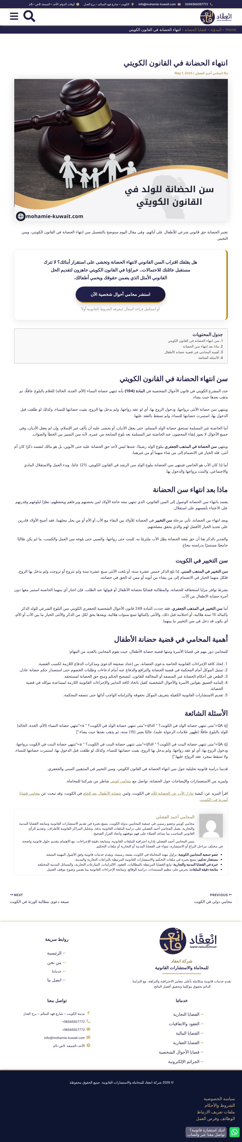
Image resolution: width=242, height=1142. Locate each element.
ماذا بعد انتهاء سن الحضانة (201, 346)
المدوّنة (215, 29)
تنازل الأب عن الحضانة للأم (172, 793)
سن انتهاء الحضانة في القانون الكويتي (194, 341)
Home (230, 29)
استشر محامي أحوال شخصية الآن (120, 294)
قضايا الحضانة (195, 29)
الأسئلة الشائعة (208, 358)
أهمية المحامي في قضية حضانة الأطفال (191, 352)
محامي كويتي (120, 781)
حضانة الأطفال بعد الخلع (102, 793)
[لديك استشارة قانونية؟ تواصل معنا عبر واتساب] (234, 1132)
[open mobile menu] (14, 16)
